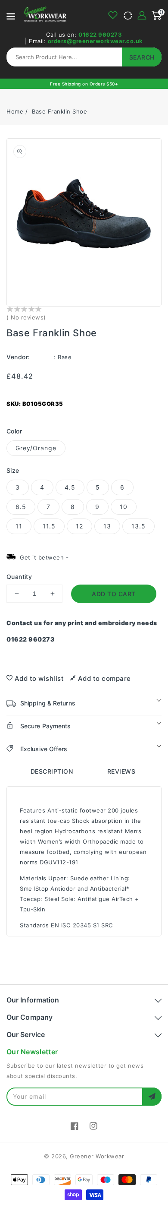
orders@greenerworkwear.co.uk (95, 41)
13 (107, 526)
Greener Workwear (97, 1156)
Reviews (121, 771)
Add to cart (114, 594)
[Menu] (10, 15)
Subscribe (152, 1096)
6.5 (21, 506)
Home (14, 111)
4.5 (70, 487)
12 (79, 526)
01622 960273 (100, 34)
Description (52, 771)
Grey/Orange (36, 448)
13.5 (138, 526)
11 (19, 526)
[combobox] (84, 56)
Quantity (19, 576)
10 (124, 506)
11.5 (49, 526)
